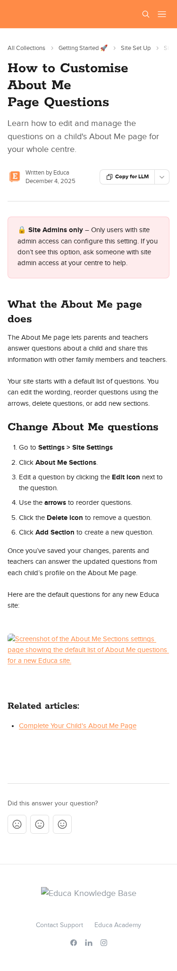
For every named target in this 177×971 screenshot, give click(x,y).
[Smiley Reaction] (62, 824)
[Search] (145, 14)
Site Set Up (136, 48)
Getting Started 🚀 (83, 48)
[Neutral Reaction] (39, 824)
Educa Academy (117, 925)
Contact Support (59, 925)
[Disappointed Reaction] (17, 824)
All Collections (26, 48)
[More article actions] (161, 176)
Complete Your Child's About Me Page (77, 726)
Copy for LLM (132, 176)
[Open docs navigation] (161, 14)
